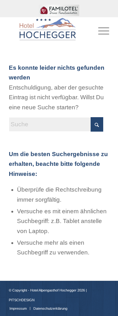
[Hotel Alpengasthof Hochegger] (49, 29)
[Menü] (100, 29)
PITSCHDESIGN (22, 300)
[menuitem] (59, 13)
